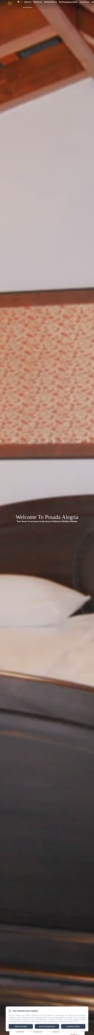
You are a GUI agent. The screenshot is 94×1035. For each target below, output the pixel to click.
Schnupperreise (68, 2)
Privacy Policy (73, 1021)
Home (27, 2)
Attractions (50, 2)
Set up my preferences (47, 1026)
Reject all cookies (21, 1026)
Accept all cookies (73, 1026)
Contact (84, 2)
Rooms (38, 2)
